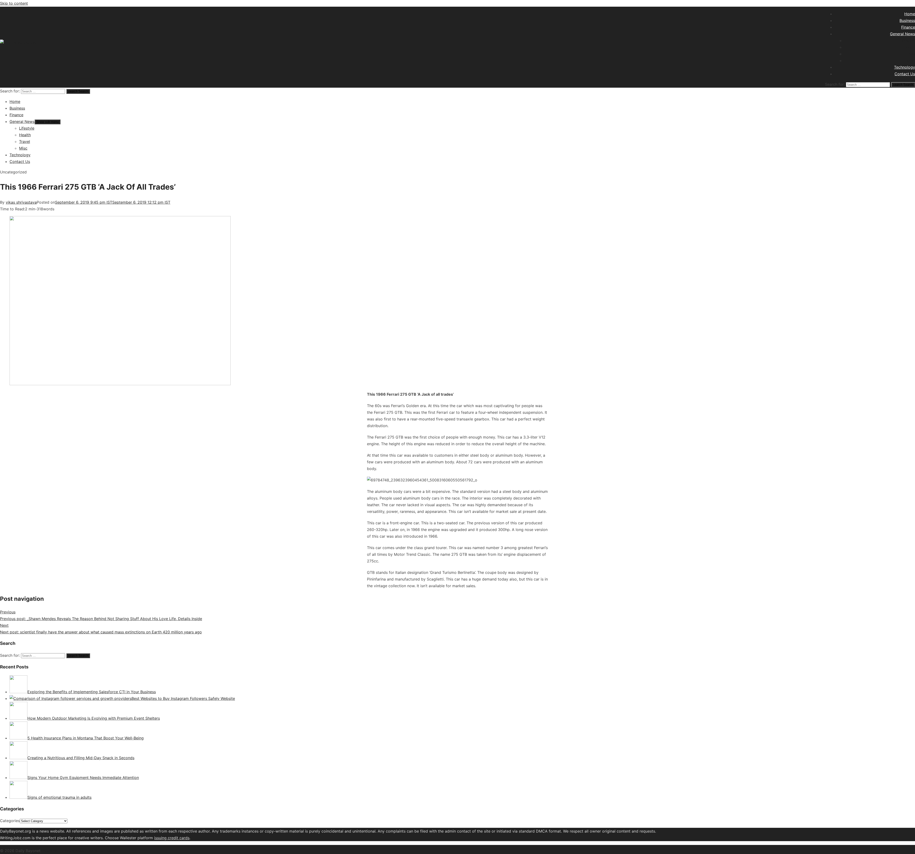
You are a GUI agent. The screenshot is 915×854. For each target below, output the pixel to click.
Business (907, 20)
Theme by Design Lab (104, 850)
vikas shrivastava (21, 202)
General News (902, 33)
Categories (10, 820)
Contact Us (905, 73)
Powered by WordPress (63, 850)
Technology (904, 67)
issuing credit (166, 837)
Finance (908, 27)
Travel (909, 53)
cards (184, 837)
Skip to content (14, 3)
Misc (911, 60)
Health (909, 47)
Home (909, 13)
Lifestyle (907, 40)
